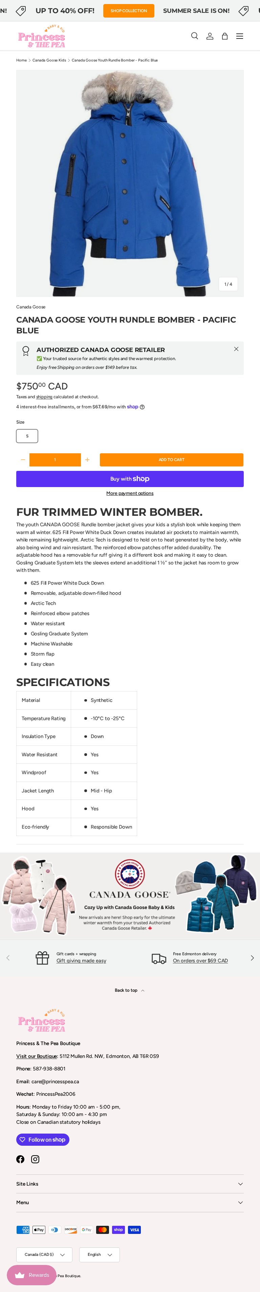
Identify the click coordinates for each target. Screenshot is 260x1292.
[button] (224, 36)
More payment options (129, 493)
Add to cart (172, 459)
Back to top (126, 990)
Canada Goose (30, 306)
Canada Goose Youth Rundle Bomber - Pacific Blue (115, 60)
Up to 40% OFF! (65, 10)
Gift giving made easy (81, 961)
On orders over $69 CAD (200, 961)
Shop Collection (129, 10)
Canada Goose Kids (49, 60)
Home (21, 60)
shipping (44, 396)
